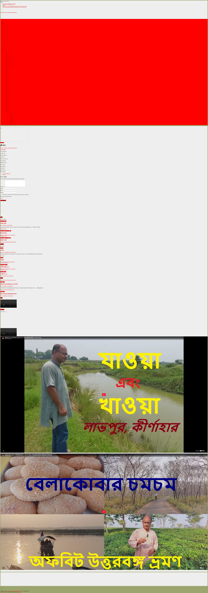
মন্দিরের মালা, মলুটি (3, 239)
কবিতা (5, 42)
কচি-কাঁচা (4, 45)
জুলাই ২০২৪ (13, 119)
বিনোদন (4, 34)
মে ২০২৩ (1, 271)
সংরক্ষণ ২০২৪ (11, 112)
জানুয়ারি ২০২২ (9, 94)
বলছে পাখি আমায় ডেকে (6, 173)
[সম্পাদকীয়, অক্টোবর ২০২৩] (4, 262)
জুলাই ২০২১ (8, 87)
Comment (2, 186)
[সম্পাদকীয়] (2, 246)
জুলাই (8, 74)
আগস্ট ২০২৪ (13, 120)
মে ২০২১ (8, 85)
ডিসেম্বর (8, 79)
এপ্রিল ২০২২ (9, 97)
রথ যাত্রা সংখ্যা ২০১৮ (10, 52)
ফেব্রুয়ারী (8, 70)
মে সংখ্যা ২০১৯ (9, 59)
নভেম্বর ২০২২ (9, 104)
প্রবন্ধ (6, 44)
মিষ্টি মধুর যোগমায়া (3, 232)
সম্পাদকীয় (4, 5)
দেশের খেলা (6, 39)
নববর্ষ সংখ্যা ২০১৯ (9, 58)
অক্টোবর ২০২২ (9, 103)
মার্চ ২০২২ (8, 96)
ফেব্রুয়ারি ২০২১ (9, 82)
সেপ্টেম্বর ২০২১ (9, 89)
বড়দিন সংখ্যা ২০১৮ (9, 54)
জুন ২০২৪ (12, 118)
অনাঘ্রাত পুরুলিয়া (3, 223)
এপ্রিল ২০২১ (9, 84)
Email (1, 190)
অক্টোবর (8, 77)
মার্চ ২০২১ (8, 83)
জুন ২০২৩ (8, 111)
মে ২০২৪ (12, 117)
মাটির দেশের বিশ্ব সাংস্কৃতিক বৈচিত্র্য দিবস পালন (9, 4)
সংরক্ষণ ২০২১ (7, 80)
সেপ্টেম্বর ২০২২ (9, 102)
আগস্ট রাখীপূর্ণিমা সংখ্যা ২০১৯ (11, 62)
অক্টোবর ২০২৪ (13, 122)
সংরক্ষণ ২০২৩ (7, 106)
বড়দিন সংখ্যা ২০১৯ (9, 67)
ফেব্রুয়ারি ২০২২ (9, 95)
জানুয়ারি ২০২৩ (9, 107)
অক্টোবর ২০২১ (9, 90)
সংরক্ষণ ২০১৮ (7, 51)
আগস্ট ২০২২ (9, 101)
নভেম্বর (8, 78)
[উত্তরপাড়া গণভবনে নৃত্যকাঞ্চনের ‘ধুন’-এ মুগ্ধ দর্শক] (8, 280)
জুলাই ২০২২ (8, 100)
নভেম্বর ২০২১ (9, 91)
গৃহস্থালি (6, 27)
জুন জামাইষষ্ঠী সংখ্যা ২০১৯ (10, 60)
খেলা (3, 38)
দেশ (3, 21)
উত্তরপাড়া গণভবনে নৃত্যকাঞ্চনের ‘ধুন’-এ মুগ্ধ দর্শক (9, 3)
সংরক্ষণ (4, 50)
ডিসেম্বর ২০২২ (9, 105)
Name (1, 188)
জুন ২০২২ (8, 99)
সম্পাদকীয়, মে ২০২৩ (3, 273)
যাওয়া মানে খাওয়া (7, 31)
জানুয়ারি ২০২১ (9, 81)
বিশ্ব (3, 22)
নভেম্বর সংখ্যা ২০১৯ (10, 66)
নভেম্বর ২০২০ (7, 237)
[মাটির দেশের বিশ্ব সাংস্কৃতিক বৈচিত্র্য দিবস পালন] (7, 289)
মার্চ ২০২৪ (12, 115)
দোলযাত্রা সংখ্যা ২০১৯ (10, 57)
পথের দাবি (6, 33)
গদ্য (5, 43)
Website (1, 192)
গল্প (5, 47)
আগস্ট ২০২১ (9, 88)
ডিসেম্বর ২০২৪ (13, 124)
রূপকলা (6, 28)
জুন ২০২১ (8, 86)
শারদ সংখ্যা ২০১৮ (9, 53)
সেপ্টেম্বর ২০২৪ (13, 121)
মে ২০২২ (8, 98)
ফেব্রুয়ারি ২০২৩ (9, 108)
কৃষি (3, 48)
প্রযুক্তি (6, 25)
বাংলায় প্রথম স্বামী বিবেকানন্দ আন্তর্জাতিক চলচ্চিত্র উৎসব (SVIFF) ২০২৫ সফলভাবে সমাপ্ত (14, 7)
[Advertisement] (20, 15)
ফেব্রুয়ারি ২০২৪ (13, 114)
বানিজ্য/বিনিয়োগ (5, 49)
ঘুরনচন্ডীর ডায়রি (7, 30)
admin (11, 147)
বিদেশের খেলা (6, 40)
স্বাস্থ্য (5, 24)
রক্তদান (4, 174)
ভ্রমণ (3, 29)
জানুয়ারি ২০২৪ (13, 113)
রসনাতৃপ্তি (6, 26)
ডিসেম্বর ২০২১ (9, 92)
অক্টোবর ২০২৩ (2, 264)
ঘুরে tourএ (6, 32)
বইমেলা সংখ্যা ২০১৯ (10, 56)
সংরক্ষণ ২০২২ (7, 93)
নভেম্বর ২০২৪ (13, 123)
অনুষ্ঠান (1, 281)
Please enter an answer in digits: (5, 196)
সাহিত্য (4, 41)
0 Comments (14, 147)
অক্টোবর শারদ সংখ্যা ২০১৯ (10, 64)
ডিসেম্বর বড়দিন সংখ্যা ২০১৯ (11, 65)
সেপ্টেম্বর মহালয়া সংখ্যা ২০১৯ (11, 63)
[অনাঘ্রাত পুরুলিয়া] (3, 219)
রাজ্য (3, 20)
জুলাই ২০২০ (2, 142)
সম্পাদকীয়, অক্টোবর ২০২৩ (4, 266)
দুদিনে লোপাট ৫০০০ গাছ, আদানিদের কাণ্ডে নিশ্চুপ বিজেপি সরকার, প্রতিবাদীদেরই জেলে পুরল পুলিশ (15, 6)
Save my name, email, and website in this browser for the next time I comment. (15, 194)
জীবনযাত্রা (4, 23)
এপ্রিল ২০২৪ (13, 116)
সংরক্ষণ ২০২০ (7, 68)
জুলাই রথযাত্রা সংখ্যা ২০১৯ (11, 61)
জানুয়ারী (8, 69)
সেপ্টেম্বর (8, 76)
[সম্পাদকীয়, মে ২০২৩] (3, 269)
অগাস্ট (8, 75)
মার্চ (7, 71)
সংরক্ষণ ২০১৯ (7, 55)
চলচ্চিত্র (6, 35)
